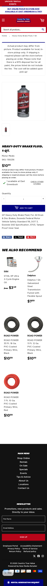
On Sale (23, 466)
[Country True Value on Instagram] (43, 556)
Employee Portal (10, 546)
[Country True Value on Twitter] (34, 556)
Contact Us (23, 488)
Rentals (23, 462)
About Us (23, 481)
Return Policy (15, 551)
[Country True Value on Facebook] (38, 556)
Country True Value (26, 563)
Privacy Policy (14, 549)
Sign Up (23, 537)
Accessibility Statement (31, 546)
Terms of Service (29, 549)
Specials (23, 470)
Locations (24, 484)
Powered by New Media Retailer (22, 566)
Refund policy (30, 551)
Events (23, 473)
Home (4, 36)
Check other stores (37, 183)
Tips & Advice (23, 477)
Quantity (6, 194)
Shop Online (23, 458)
